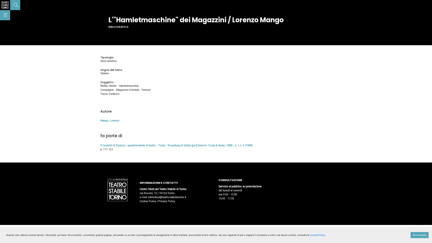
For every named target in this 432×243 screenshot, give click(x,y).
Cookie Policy (148, 201)
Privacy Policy (166, 201)
